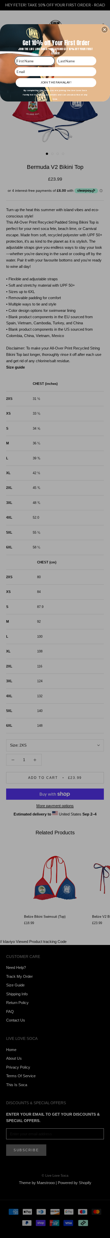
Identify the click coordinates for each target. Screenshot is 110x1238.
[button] (105, 29)
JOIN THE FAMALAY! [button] (56, 82)
